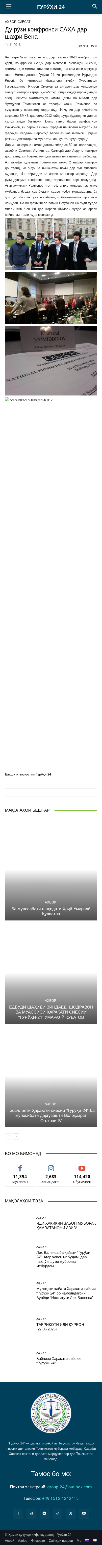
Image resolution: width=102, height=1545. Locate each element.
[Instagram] (31, 1513)
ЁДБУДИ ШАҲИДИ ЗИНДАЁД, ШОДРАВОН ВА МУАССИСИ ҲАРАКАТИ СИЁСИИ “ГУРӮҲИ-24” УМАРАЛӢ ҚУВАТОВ (51, 1012)
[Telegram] (44, 1513)
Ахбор (10, 21)
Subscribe (82, 1165)
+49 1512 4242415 (60, 1498)
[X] (71, 1513)
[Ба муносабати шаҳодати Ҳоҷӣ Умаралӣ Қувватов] (51, 869)
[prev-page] (8, 1136)
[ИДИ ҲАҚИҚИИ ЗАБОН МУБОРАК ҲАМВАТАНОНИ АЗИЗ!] (19, 1223)
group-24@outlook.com (69, 1486)
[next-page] (16, 1136)
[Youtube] (84, 1513)
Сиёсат (24, 21)
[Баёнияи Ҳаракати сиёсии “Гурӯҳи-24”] (19, 1359)
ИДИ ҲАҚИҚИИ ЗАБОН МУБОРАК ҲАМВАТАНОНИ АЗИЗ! (66, 1225)
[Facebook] (18, 1513)
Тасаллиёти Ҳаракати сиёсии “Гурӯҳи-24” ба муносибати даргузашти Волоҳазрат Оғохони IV (51, 1115)
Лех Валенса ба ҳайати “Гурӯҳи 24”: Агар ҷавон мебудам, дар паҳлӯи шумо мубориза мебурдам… (63, 1259)
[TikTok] (57, 1513)
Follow (51, 1165)
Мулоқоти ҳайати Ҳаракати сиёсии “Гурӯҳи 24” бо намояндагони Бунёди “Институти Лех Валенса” (66, 1293)
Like (20, 1165)
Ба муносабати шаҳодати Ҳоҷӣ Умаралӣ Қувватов (51, 911)
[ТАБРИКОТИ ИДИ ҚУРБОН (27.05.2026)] (19, 1325)
